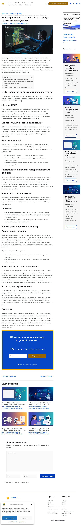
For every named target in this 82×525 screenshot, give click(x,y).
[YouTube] (70, 3)
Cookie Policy (12, 521)
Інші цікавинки (68, 34)
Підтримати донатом (68, 511)
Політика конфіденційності (58, 520)
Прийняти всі (9, 518)
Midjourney (65, 509)
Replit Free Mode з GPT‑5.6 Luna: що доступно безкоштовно (41, 429)
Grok (63, 507)
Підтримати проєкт (53, 507)
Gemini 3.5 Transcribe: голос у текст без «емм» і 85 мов (71, 110)
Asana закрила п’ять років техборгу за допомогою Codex (13, 429)
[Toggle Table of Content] (31, 77)
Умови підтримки (53, 509)
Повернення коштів (54, 511)
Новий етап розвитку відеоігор (13, 83)
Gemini (24, 2)
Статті (65, 43)
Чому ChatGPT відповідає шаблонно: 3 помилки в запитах (71, 67)
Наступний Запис (46, 376)
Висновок (7, 85)
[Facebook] (76, 3)
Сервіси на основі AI (15, 5)
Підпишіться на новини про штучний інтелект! (18, 87)
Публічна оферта (53, 513)
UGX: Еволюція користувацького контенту (15, 79)
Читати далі (70, 91)
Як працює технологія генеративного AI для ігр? (18, 81)
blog (20, 408)
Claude (31, 2)
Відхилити (25, 518)
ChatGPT (16, 2)
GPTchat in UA (15, 497)
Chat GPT (64, 500)
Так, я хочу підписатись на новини (17, 482)
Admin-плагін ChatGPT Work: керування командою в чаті (40, 403)
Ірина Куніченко (69, 73)
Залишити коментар (8, 23)
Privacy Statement (20, 521)
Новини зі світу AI (22, 23)
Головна (50, 500)
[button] (31, 504)
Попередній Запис (9, 376)
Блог (10, 2)
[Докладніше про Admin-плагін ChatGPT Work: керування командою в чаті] (41, 393)
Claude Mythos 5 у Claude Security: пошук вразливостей (13, 403)
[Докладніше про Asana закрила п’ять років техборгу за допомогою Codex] (14, 419)
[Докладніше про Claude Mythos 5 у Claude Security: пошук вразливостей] (14, 393)
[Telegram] (79, 3)
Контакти (28, 5)
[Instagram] (73, 3)
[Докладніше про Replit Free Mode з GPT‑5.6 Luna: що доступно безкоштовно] (41, 419)
